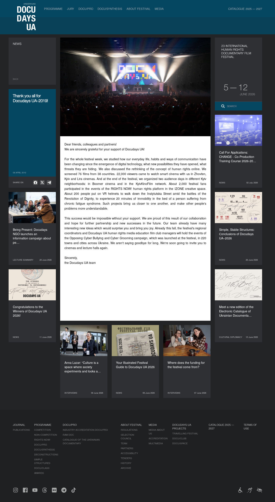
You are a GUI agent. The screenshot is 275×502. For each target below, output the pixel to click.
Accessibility (129, 453)
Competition (42, 429)
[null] (35, 182)
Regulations (129, 429)
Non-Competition (45, 434)
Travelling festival (185, 433)
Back (15, 79)
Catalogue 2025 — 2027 (245, 9)
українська (29, 3)
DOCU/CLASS (41, 468)
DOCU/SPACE (180, 443)
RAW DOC (68, 434)
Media (159, 9)
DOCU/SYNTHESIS (110, 9)
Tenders (126, 458)
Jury (70, 9)
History (126, 463)
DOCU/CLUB (179, 438)
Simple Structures (42, 461)
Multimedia (156, 443)
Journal (19, 424)
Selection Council (127, 436)
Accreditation (158, 438)
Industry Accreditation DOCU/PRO (85, 429)
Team (124, 443)
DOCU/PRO (85, 9)
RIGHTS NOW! (42, 439)
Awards (39, 473)
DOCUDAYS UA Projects (181, 426)
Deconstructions (46, 454)
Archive (126, 468)
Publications (21, 429)
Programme (53, 9)
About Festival (138, 9)
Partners (127, 448)
